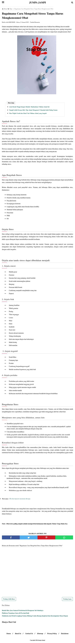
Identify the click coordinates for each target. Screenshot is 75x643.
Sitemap (40, 633)
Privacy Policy (52, 633)
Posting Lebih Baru (9, 599)
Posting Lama (67, 599)
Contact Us (29, 633)
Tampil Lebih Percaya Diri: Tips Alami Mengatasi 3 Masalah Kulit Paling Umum (33, 110)
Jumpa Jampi (37, 2)
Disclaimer (65, 633)
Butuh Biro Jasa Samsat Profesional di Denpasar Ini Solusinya (22, 610)
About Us (18, 633)
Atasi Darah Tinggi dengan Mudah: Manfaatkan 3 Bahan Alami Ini (29, 107)
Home (9, 633)
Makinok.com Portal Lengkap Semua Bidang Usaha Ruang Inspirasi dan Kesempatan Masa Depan (35, 616)
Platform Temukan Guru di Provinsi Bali (15, 613)
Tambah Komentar (35, 22)
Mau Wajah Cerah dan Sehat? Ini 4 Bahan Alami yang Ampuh (28, 113)
